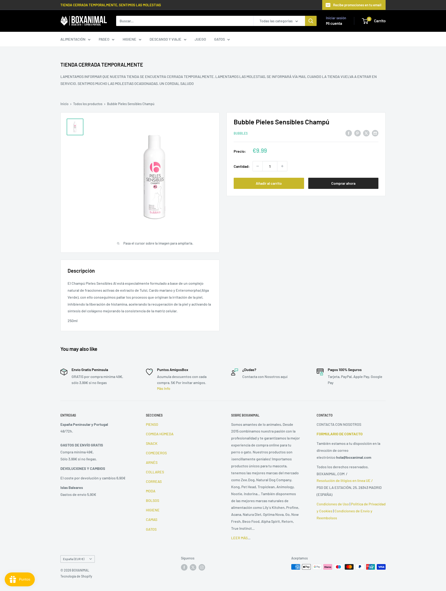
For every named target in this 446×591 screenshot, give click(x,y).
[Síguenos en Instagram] (202, 567)
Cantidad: (242, 166)
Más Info (163, 388)
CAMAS (151, 519)
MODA (150, 491)
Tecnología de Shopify (76, 576)
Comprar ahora (343, 183)
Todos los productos (87, 104)
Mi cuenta (334, 23)
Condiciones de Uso (333, 504)
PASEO (104, 39)
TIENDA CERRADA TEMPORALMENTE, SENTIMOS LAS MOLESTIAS (110, 5)
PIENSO (152, 424)
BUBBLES (241, 133)
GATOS (219, 39)
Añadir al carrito (269, 183)
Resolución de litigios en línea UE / (345, 480)
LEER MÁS (239, 538)
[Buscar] (311, 21)
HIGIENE (129, 39)
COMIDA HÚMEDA (160, 434)
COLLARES (155, 472)
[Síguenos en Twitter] (193, 567)
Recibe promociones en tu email (357, 5)
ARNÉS (151, 462)
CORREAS (154, 481)
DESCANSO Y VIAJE (165, 39)
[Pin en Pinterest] (357, 132)
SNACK (151, 443)
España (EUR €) (73, 559)
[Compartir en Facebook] (348, 132)
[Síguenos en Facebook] (184, 567)
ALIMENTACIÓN (72, 39)
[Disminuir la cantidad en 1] (257, 166)
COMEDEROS (156, 453)
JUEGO (200, 39)
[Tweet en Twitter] (366, 132)
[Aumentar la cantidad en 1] (282, 166)
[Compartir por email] (375, 132)
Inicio (64, 104)
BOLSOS (152, 500)
